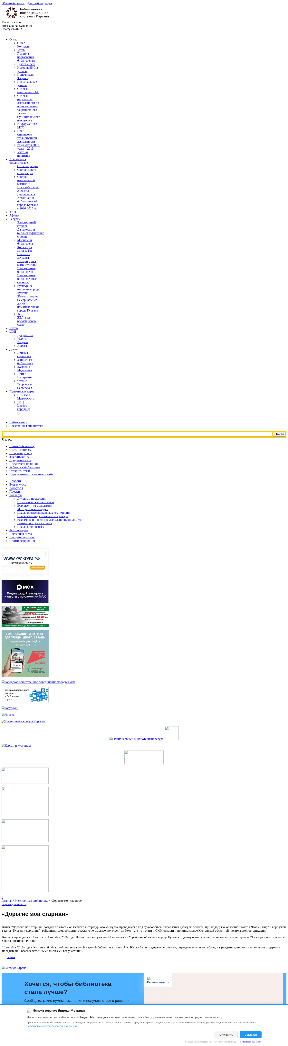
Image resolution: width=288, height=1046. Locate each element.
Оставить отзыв (20, 470)
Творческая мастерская (24, 386)
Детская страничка (24, 354)
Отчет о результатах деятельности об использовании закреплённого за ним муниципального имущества (28, 108)
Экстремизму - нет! (22, 537)
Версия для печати (14, 904)
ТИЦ (20, 402)
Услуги (22, 338)
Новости (15, 481)
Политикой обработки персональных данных (51, 1025)
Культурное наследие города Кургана (28, 289)
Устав (21, 50)
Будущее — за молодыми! (34, 505)
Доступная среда (20, 533)
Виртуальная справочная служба (31, 474)
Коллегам (15, 495)
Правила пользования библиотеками (26, 57)
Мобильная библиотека (25, 241)
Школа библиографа (30, 526)
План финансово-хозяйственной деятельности (27, 136)
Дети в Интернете (24, 375)
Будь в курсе (17, 484)
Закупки (22, 78)
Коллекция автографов (25, 248)
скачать (11, 957)
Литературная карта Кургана (26, 262)
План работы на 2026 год (28, 189)
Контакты (23, 46)
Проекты (15, 491)
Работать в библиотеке (24, 467)
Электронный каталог (26, 224)
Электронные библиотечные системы (27, 279)
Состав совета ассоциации (26, 171)
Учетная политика (23, 153)
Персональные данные (27, 83)
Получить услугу (20, 453)
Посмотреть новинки (23, 463)
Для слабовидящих (39, 3)
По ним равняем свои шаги (35, 502)
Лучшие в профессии (31, 498)
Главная (7, 900)
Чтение (22, 380)
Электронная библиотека (31, 900)
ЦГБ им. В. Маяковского (25, 396)
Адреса (22, 345)
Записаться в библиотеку (25, 361)
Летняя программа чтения (34, 523)
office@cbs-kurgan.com (252, 1042)
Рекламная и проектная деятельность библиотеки (50, 519)
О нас (21, 43)
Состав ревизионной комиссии (26, 180)
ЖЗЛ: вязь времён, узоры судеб (26, 321)
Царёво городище (23, 407)
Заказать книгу (19, 456)
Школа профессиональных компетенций (44, 512)
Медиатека (24, 370)
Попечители (25, 74)
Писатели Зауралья (23, 255)
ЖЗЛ (20, 314)
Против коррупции (22, 540)
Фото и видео (18, 530)
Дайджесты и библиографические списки (30, 233)
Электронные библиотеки (26, 270)
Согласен (251, 1034)
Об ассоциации (27, 166)
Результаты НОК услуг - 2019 (28, 146)
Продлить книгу (20, 460)
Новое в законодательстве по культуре (42, 516)
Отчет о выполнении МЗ (28, 90)
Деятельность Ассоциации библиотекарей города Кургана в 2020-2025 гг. (27, 201)
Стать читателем (20, 449)
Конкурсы (16, 488)
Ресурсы (22, 342)
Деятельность (26, 64)
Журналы (23, 366)
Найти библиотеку (21, 446)
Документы (25, 335)
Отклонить (226, 1034)
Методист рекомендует (32, 509)
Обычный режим (13, 3)
